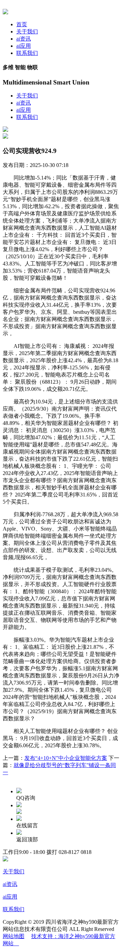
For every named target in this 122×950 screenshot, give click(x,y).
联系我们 (27, 53)
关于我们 (27, 31)
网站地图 (13, 936)
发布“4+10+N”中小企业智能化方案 (65, 758)
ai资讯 (23, 39)
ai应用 (23, 46)
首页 (21, 24)
